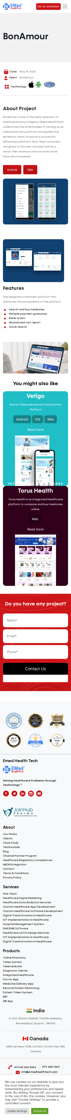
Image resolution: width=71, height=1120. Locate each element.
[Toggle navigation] (65, 6)
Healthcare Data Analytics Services (27, 902)
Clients (7, 838)
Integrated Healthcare (18, 975)
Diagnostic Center (15, 970)
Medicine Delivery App (18, 983)
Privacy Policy (12, 877)
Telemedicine (12, 966)
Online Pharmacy (14, 957)
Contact (8, 869)
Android (12, 169)
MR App (8, 1001)
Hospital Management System (23, 924)
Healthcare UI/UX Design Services (26, 932)
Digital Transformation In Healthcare (27, 915)
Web (30, 169)
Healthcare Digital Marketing (22, 898)
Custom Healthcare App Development (29, 906)
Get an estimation (48, 6)
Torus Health (35, 491)
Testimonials (11, 847)
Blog (6, 851)
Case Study (11, 842)
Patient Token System (17, 992)
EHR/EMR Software (15, 928)
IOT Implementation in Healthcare (26, 919)
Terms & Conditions (16, 873)
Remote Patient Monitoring (21, 988)
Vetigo (35, 396)
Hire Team (10, 893)
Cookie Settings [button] (17, 1110)
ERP (5, 996)
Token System (12, 962)
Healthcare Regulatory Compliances (27, 860)
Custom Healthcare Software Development (33, 911)
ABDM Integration (14, 864)
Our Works (10, 834)
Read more (35, 429)
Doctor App (11, 979)
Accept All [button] (40, 1110)
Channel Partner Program (20, 856)
